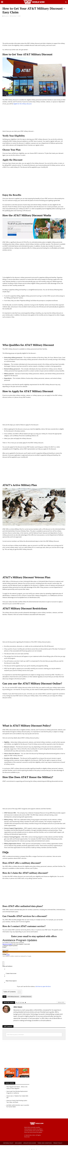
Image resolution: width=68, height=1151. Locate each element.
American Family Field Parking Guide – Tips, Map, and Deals (17, 1101)
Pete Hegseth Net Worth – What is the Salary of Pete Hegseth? (16, 1087)
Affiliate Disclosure (29, 1143)
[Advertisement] (34, 30)
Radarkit (44, 1146)
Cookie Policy (7, 1146)
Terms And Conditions (45, 1143)
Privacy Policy (57, 1143)
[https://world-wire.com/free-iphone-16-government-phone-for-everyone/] (16, 1072)
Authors (16, 1146)
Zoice (38, 1146)
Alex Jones (6, 16)
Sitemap (51, 1146)
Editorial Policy (8, 1143)
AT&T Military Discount (13, 996)
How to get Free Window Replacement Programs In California (17, 1092)
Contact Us (24, 1146)
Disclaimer (18, 1143)
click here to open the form (43, 986)
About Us (32, 1146)
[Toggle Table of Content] (18, 992)
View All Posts (61, 1002)
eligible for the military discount (22, 104)
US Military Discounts (26, 996)
